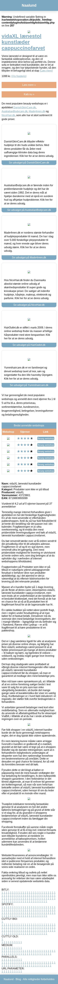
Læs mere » (29, 85)
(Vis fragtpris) (18, 76)
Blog (18, 979)
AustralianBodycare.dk (15, 111)
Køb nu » (29, 94)
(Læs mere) (46, 70)
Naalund (29, 5)
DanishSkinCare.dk (24, 107)
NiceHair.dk (8, 115)
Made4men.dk (37, 111)
